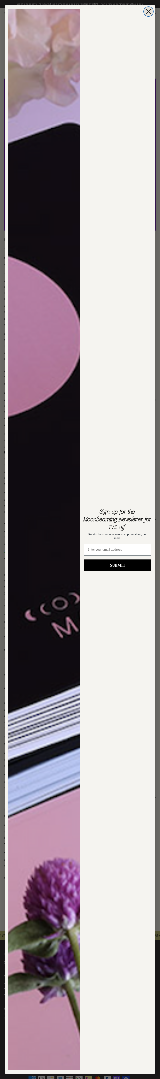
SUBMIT (117, 565)
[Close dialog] (148, 11)
